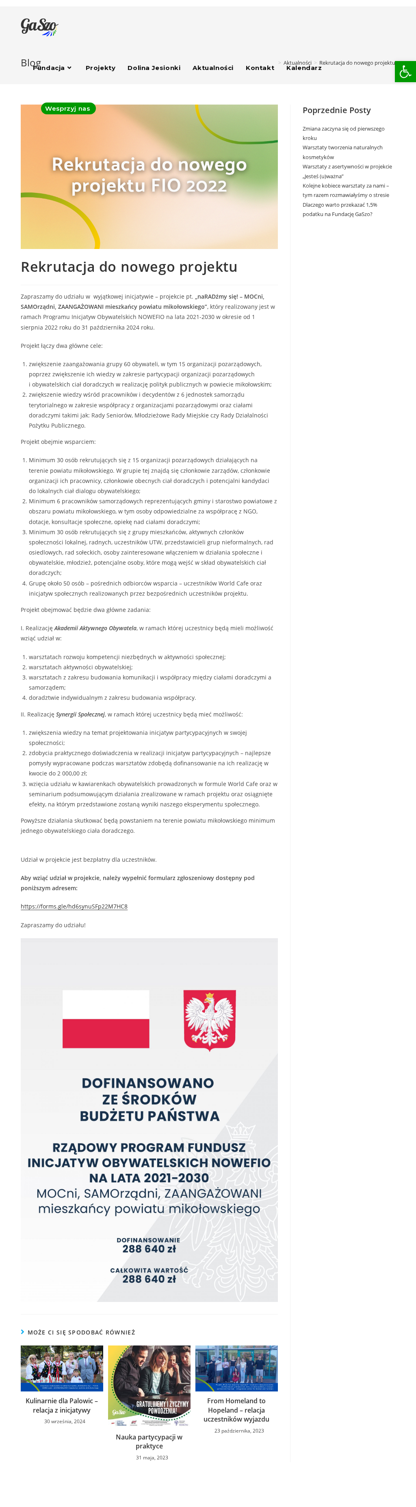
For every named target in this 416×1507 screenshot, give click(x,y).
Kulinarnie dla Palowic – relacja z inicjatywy (62, 1405)
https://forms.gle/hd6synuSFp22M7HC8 (74, 906)
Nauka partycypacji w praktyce (149, 1441)
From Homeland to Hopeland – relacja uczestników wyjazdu (236, 1410)
